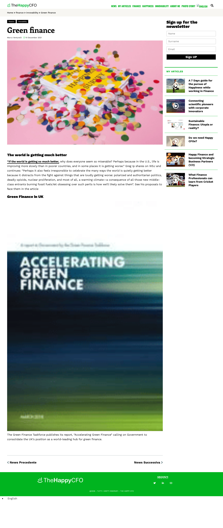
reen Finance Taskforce (30, 434)
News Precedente (23, 462)
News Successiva (147, 462)
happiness (148, 6)
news (114, 6)
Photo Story (188, 6)
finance (136, 6)
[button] (154, 483)
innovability (162, 6)
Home (10, 12)
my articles (124, 6)
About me (175, 6)
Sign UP (191, 57)
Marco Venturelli (14, 38)
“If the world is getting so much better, (33, 161)
